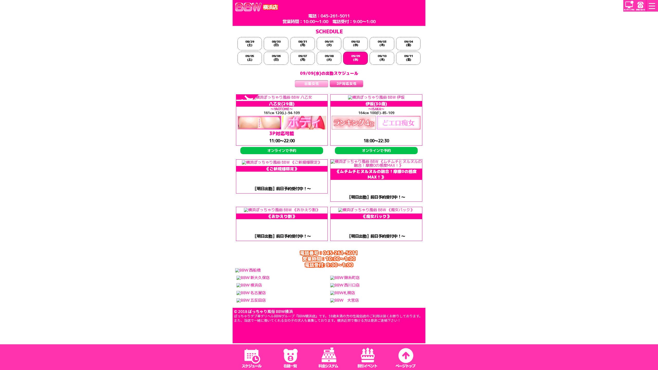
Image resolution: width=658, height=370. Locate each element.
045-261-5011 (335, 16)
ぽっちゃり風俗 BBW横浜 (270, 311)
